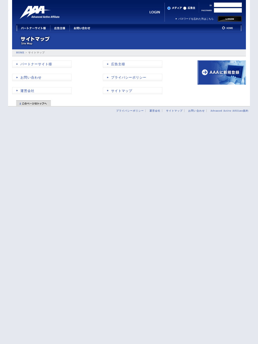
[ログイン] (230, 20)
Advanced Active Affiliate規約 (229, 110)
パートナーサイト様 (36, 64)
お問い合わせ (31, 77)
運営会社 (27, 91)
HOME (20, 52)
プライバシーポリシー (128, 77)
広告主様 (118, 64)
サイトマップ (121, 91)
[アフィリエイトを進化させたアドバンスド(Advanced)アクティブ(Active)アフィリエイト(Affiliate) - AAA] (39, 12)
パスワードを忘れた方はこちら (196, 18)
